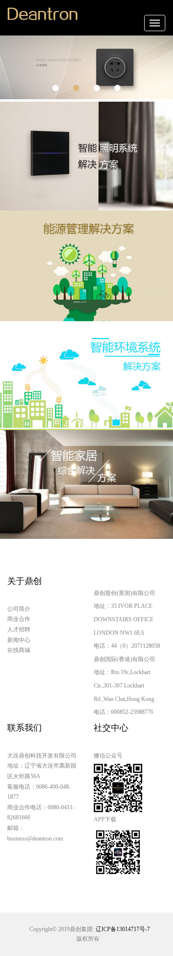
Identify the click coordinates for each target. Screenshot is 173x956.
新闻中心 (18, 640)
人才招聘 (18, 629)
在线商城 (18, 650)
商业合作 (18, 619)
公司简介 (18, 609)
